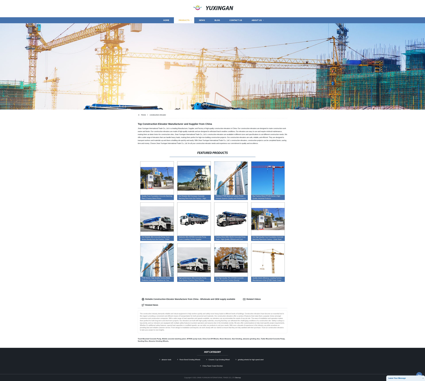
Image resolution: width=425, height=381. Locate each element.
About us (257, 20)
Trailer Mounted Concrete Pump (273, 339)
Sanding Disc (143, 341)
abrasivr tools (166, 360)
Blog (217, 20)
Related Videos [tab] (253, 299)
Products (184, 20)
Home (166, 20)
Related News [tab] (151, 305)
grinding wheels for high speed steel (251, 360)
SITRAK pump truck (194, 339)
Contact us (235, 20)
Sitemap (238, 377)
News (202, 20)
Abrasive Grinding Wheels (158, 341)
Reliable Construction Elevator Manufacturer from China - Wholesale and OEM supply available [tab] (190, 299)
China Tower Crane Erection (212, 366)
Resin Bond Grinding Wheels (190, 360)
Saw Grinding (237, 339)
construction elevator (158, 115)
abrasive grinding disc (251, 339)
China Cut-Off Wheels (210, 339)
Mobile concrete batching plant (174, 339)
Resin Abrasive (225, 339)
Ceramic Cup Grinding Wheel (219, 360)
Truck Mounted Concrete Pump (149, 339)
